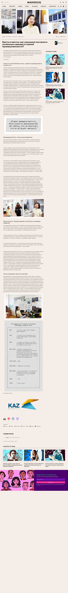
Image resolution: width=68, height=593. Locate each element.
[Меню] (2, 2)
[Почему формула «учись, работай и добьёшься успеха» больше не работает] (34, 455)
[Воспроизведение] (60, 2)
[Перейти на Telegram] (66, 6)
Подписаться (50, 482)
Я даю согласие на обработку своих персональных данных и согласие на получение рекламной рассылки (51, 485)
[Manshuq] (34, 2)
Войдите (7, 437)
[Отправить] (66, 2)
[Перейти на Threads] (61, 6)
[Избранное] (8, 2)
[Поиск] (5, 2)
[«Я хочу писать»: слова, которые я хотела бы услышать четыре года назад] (55, 455)
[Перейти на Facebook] (63, 6)
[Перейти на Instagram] (58, 6)
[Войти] (63, 2)
